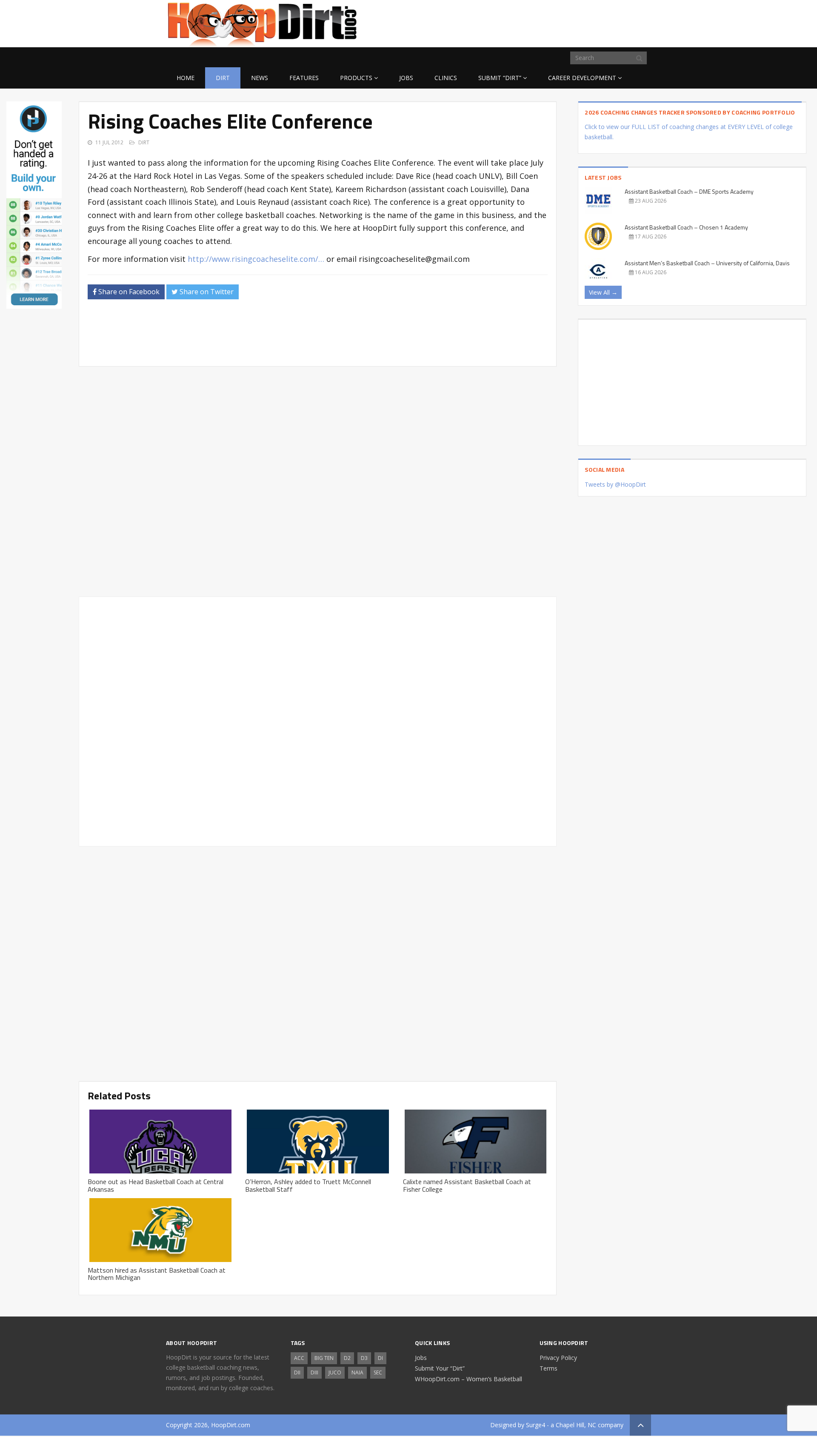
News (259, 78)
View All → (603, 292)
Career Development (582, 78)
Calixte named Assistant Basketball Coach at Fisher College (467, 1185)
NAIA (357, 1372)
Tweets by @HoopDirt (615, 484)
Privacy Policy (558, 1358)
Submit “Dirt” (499, 78)
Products (356, 78)
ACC (299, 1358)
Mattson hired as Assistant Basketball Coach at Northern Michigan (157, 1274)
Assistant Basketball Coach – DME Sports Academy (689, 191)
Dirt (223, 78)
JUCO (335, 1372)
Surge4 (535, 1425)
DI (380, 1358)
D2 (347, 1358)
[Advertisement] (583, 22)
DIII (314, 1372)
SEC (378, 1372)
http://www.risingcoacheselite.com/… (256, 259)
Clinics (445, 78)
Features (304, 78)
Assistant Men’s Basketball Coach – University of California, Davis (707, 262)
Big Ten (324, 1358)
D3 (364, 1358)
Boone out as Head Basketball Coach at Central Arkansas (155, 1185)
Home (185, 78)
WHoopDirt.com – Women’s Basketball (468, 1379)
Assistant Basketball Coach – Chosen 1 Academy (686, 227)
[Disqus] (318, 720)
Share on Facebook (128, 291)
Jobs (406, 78)
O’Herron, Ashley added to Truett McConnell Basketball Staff (308, 1185)
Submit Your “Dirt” (440, 1368)
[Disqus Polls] (318, 481)
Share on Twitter (206, 291)
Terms (548, 1368)
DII (297, 1372)
